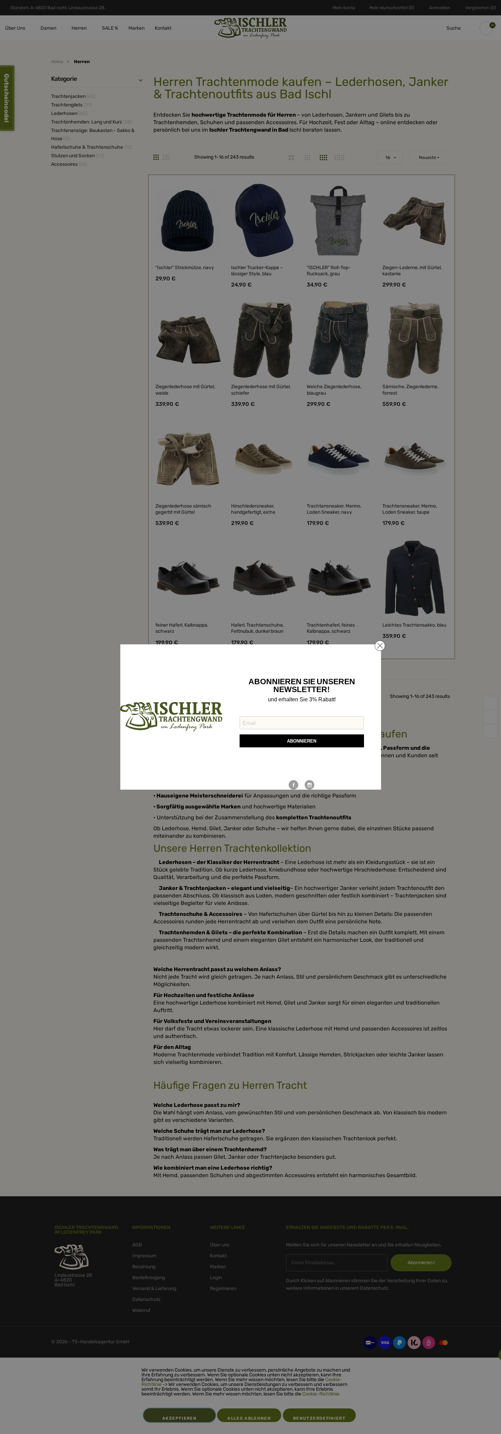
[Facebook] (294, 785)
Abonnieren (301, 741)
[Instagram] (310, 785)
